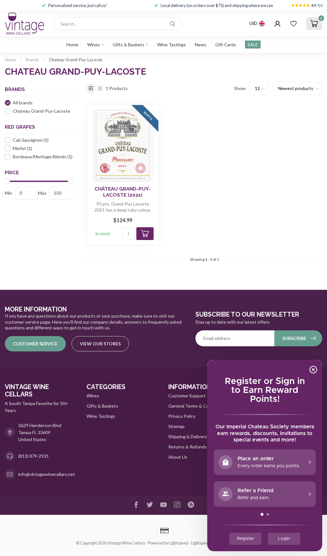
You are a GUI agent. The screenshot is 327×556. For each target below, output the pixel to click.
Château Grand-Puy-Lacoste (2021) (123, 192)
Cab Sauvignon (31, 140)
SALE (252, 44)
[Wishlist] (293, 23)
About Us (177, 457)
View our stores (100, 343)
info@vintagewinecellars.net (46, 474)
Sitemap (176, 426)
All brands (23, 102)
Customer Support (187, 395)
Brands (32, 59)
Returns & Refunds (187, 446)
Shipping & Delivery (187, 436)
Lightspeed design (207, 543)
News (200, 44)
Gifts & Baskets (128, 44)
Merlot (22, 148)
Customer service (35, 343)
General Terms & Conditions (196, 406)
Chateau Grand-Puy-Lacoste (75, 59)
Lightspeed (178, 543)
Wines (93, 44)
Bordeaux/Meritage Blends (42, 156)
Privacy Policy (181, 416)
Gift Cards (225, 44)
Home (72, 44)
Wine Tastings (171, 44)
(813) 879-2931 (33, 456)
